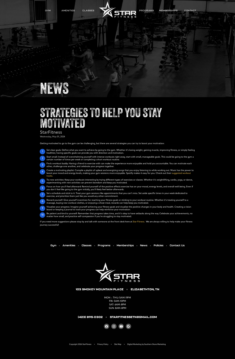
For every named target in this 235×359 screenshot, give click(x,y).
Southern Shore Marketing (155, 344)
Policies (158, 245)
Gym (48, 10)
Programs (146, 10)
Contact (190, 10)
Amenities (68, 10)
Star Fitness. (139, 222)
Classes (88, 10)
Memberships (168, 10)
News (143, 245)
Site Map (117, 344)
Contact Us (177, 245)
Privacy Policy (102, 344)
